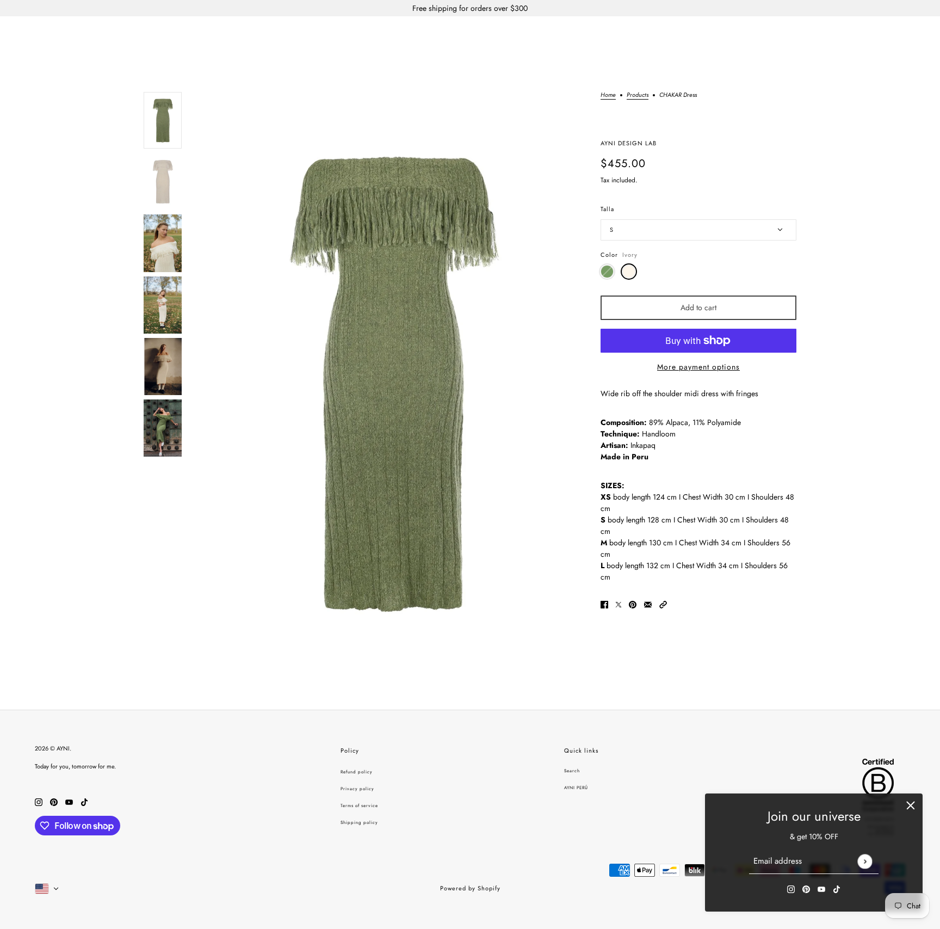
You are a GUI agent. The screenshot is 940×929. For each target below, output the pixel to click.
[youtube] (821, 888)
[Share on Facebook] (604, 604)
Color (619, 254)
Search (572, 770)
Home (608, 95)
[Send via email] (648, 604)
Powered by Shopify (470, 888)
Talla (607, 209)
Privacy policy (357, 788)
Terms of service (359, 805)
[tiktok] (836, 888)
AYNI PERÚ (576, 787)
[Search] (875, 35)
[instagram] (791, 888)
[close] (910, 805)
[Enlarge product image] (391, 381)
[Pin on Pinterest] (632, 604)
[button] (663, 604)
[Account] (896, 35)
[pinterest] (806, 888)
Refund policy (357, 771)
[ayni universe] (470, 34)
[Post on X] (618, 604)
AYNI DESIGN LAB (629, 143)
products (637, 95)
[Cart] (917, 35)
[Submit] (864, 861)
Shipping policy (359, 822)
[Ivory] (628, 271)
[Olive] (607, 271)
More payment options (698, 366)
